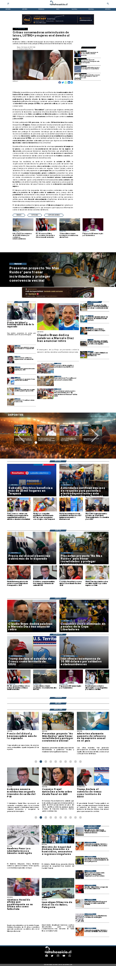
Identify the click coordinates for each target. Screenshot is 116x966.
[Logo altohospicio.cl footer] (57, 953)
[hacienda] (10, 348)
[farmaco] (83, 330)
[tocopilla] (10, 401)
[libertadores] (79, 918)
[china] (79, 889)
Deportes (18, 425)
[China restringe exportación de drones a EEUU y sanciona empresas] (77, 54)
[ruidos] (83, 306)
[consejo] (10, 370)
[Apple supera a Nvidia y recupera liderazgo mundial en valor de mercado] (77, 76)
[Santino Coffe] (58, 297)
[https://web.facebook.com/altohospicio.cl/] (46, 956)
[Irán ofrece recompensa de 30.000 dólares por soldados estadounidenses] (79, 831)
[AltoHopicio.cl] (8, 4)
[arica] (83, 342)
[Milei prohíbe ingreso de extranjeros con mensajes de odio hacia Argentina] (77, 61)
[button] (19, 215)
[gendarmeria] (79, 860)
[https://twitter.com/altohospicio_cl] (52, 956)
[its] (83, 318)
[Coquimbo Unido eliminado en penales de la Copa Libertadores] (83, 354)
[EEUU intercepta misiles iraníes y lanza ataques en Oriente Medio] (77, 69)
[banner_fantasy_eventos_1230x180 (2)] (58, 24)
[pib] (10, 359)
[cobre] (79, 846)
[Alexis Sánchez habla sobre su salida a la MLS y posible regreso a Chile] (10, 391)
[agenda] (79, 874)
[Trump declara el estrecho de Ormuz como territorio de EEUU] (10, 380)
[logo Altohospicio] (58, 5)
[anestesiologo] (79, 903)
